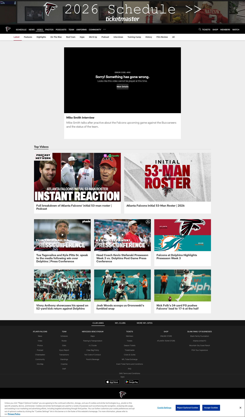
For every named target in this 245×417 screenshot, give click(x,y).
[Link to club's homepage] (8, 29)
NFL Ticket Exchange (129, 359)
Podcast (40, 350)
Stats (64, 345)
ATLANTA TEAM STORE (166, 341)
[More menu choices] (104, 29)
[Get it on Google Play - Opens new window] (132, 383)
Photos (40, 345)
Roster (64, 341)
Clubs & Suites (129, 355)
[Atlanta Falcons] (122, 395)
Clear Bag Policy (92, 350)
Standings (64, 359)
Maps (93, 336)
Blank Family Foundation (199, 336)
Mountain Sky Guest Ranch (199, 345)
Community (40, 359)
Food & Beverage (92, 359)
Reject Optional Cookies (187, 408)
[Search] (200, 29)
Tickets (129, 341)
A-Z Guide (93, 345)
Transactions (64, 355)
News (40, 336)
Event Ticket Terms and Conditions (129, 364)
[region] (122, 408)
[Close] (240, 408)
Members (129, 336)
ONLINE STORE (166, 336)
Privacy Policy (14, 414)
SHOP (166, 331)
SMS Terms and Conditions (129, 373)
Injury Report (64, 350)
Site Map (40, 364)
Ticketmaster (130, 350)
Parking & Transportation (92, 341)
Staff (64, 369)
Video (40, 341)
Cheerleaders (40, 355)
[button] (122, 86)
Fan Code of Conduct (93, 355)
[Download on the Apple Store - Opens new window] (112, 382)
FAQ (129, 369)
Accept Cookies (211, 408)
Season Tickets (129, 345)
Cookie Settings (164, 408)
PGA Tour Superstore (200, 350)
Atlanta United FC (199, 341)
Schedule (64, 336)
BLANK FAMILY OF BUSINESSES (199, 331)
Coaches (64, 364)
